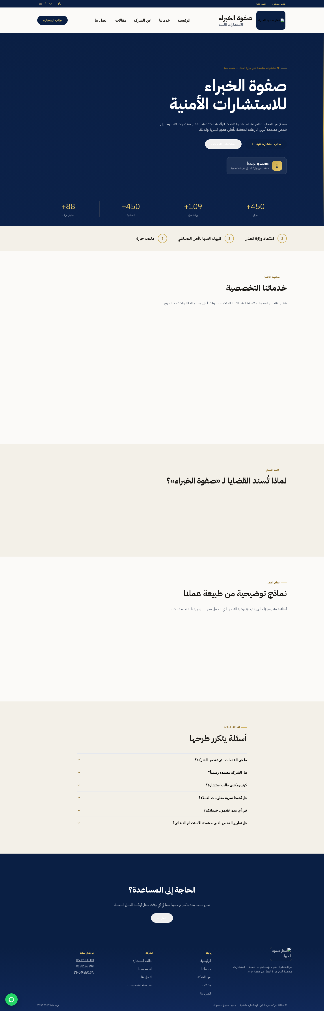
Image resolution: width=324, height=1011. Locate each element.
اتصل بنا (101, 20)
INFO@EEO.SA (84, 972)
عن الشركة (142, 20)
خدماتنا (164, 20)
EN (40, 4)
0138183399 (85, 966)
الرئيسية (184, 20)
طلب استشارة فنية (268, 144)
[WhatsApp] (11, 999)
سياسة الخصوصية (139, 985)
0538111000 (85, 960)
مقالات (120, 20)
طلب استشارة (278, 4)
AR (50, 4)
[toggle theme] (60, 4)
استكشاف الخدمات (223, 144)
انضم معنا (261, 4)
